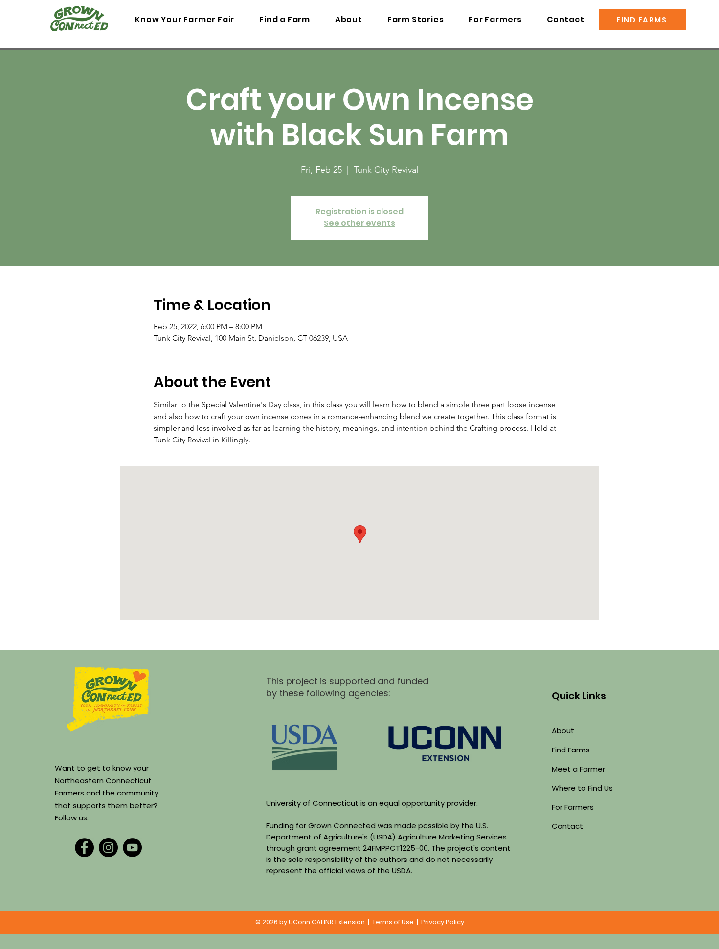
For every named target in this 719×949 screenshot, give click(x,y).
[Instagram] (108, 847)
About (563, 731)
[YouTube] (132, 847)
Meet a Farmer (578, 769)
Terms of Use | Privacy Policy (418, 922)
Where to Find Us (582, 788)
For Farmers (573, 807)
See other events (359, 223)
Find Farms (571, 750)
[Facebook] (84, 847)
